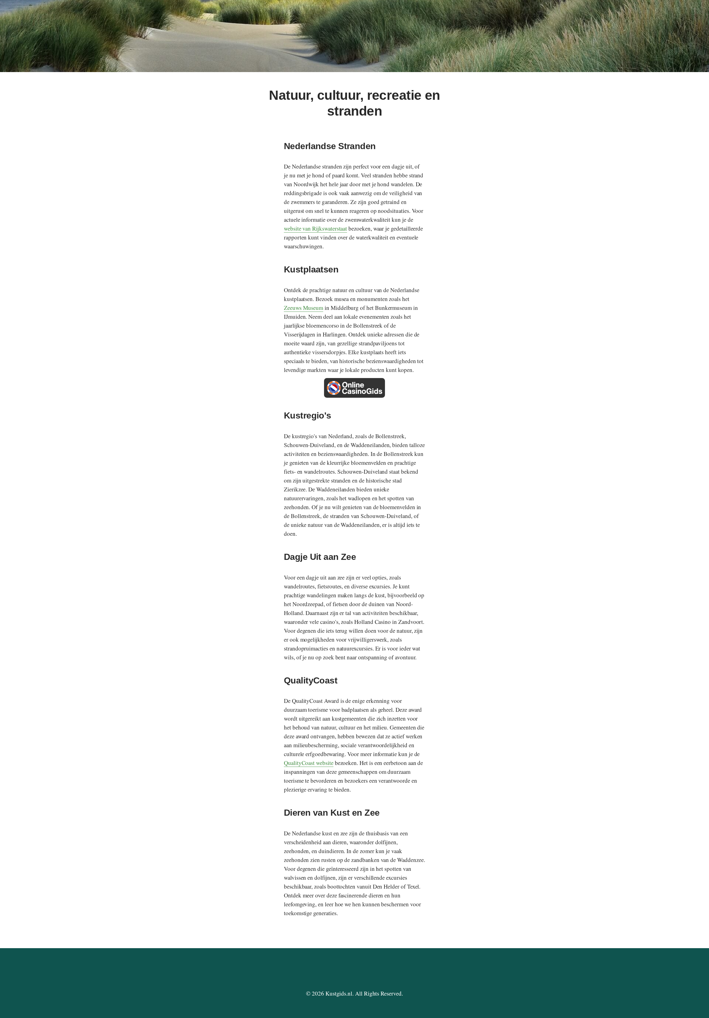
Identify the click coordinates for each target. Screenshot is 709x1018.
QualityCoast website (308, 763)
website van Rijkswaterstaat (315, 228)
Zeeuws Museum (303, 308)
